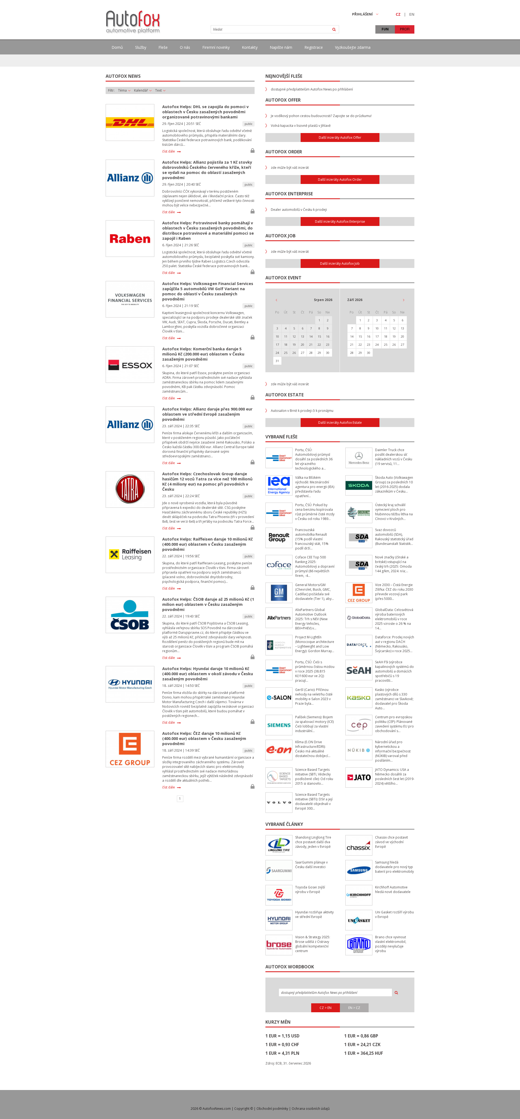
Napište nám (281, 47)
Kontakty (250, 47)
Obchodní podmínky (272, 1108)
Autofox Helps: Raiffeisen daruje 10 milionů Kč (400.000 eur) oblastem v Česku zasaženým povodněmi (207, 544)
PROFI (405, 29)
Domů (117, 47)
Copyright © (243, 1108)
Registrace (313, 47)
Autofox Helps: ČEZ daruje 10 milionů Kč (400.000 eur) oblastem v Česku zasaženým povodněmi (204, 738)
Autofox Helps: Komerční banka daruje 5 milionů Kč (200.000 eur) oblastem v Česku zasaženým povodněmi (203, 354)
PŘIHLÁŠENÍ (362, 14)
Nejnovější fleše (283, 76)
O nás (185, 47)
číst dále (168, 151)
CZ (398, 14)
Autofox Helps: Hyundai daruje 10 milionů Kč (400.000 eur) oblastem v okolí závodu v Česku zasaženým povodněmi (207, 673)
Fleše (163, 47)
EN (411, 14)
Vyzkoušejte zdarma (352, 47)
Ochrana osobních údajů (311, 1108)
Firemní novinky (216, 47)
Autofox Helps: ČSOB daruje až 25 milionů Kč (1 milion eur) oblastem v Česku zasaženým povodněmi (208, 604)
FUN (385, 29)
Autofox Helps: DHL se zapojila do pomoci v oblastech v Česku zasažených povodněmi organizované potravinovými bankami (205, 111)
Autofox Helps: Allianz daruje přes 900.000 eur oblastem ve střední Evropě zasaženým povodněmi (207, 414)
